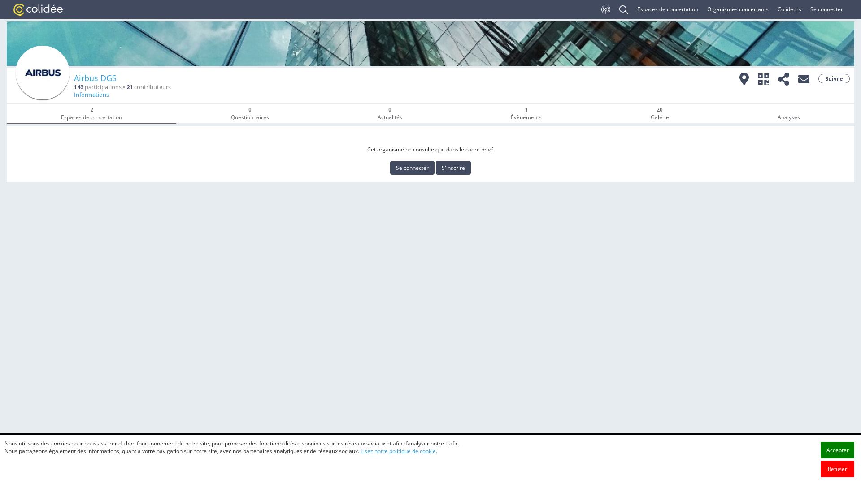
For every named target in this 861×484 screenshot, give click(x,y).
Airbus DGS (95, 78)
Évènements (526, 113)
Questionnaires (250, 113)
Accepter (837, 450)
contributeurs (148, 87)
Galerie (660, 113)
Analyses (789, 117)
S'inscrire (453, 168)
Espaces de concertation (667, 9)
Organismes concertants (738, 9)
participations (98, 87)
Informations (91, 95)
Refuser (837, 469)
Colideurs (789, 9)
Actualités (390, 113)
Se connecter (826, 9)
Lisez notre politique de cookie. (399, 451)
